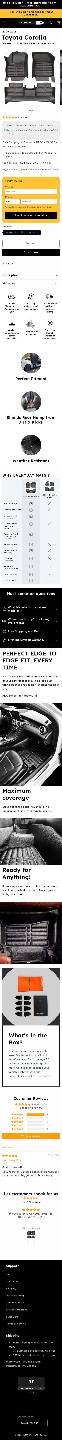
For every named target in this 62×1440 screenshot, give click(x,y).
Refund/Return (15, 1302)
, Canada (43, 1435)
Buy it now (31, 252)
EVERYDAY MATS (30, 1435)
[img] (9, 1155)
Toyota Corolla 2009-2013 (23, 233)
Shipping (11, 1288)
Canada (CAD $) (29, 1423)
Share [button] (9, 263)
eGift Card (12, 1316)
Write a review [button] (31, 1136)
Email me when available (31, 215)
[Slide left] (24, 110)
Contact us (12, 1281)
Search (10, 1274)
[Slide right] (37, 110)
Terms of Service (16, 1323)
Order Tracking (15, 1295)
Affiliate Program (16, 1309)
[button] (3, 22)
